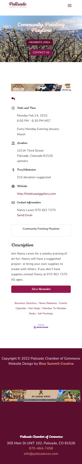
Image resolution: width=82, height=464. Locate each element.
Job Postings (45, 313)
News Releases (48, 303)
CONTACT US (41, 52)
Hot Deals (34, 308)
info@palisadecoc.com (41, 453)
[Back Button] (13, 99)
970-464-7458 (41, 448)
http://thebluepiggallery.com (36, 194)
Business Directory (26, 303)
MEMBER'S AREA (39, 42)
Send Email (24, 215)
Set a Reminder (41, 289)
